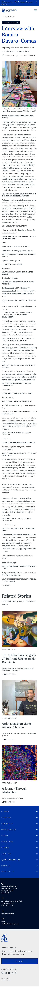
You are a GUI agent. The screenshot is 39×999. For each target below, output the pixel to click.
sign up (19, 961)
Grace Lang (22, 230)
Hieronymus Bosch (9, 291)
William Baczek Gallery (13, 405)
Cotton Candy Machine (11, 176)
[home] (9, 10)
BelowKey (12, 233)
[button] (35, 10)
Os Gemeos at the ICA (10, 288)
